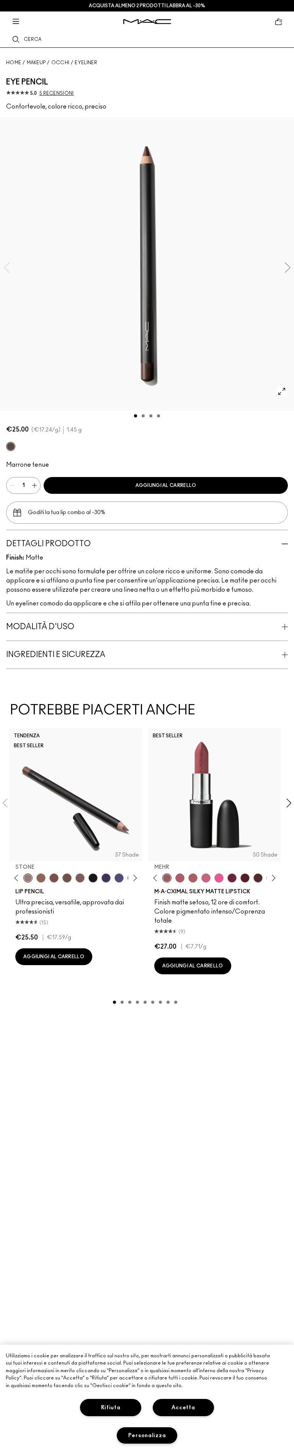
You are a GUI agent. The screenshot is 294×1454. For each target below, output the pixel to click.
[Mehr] (167, 878)
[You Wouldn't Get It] (193, 878)
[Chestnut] (80, 878)
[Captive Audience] (232, 878)
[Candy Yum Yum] (219, 878)
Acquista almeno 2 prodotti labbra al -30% (147, 5)
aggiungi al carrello (166, 485)
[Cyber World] (119, 878)
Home (13, 62)
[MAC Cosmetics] (147, 21)
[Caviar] (93, 878)
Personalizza (147, 1435)
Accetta (183, 1407)
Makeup (36, 62)
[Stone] (28, 878)
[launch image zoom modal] (282, 391)
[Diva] (245, 878)
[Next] (133, 878)
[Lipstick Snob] (206, 878)
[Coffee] (10, 446)
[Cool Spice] (41, 878)
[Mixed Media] (258, 878)
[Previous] (18, 878)
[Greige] (67, 878)
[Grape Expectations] (106, 878)
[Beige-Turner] (54, 878)
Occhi (60, 62)
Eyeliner (86, 62)
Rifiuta (111, 1407)
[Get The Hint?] (180, 878)
